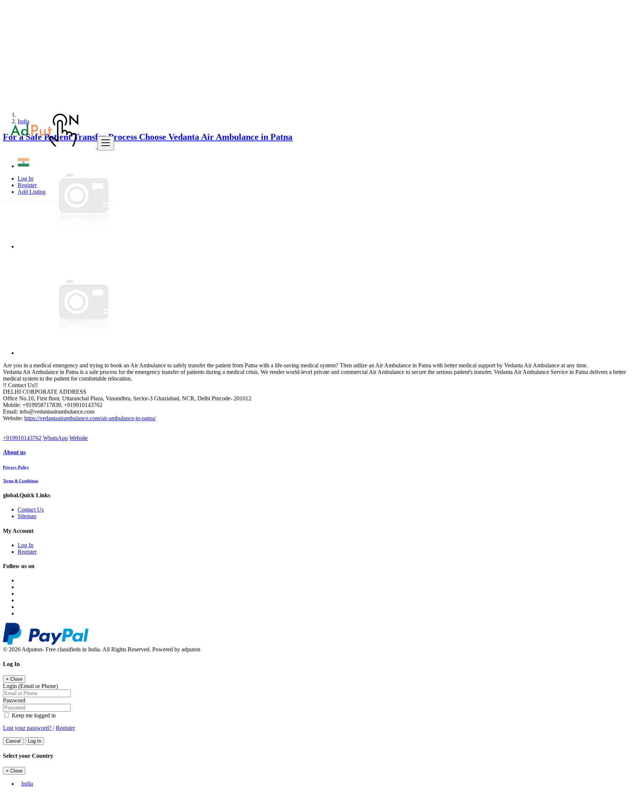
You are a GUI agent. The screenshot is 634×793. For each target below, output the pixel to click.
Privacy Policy (16, 467)
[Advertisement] (223, 54)
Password (14, 700)
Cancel (13, 741)
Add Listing (31, 192)
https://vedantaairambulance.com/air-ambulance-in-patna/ (90, 418)
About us (14, 452)
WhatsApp (55, 438)
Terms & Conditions (20, 481)
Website (78, 438)
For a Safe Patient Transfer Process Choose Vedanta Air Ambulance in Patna (147, 137)
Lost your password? (28, 728)
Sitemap (27, 516)
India (27, 784)
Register (27, 185)
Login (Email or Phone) (30, 686)
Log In (25, 178)
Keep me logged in (33, 715)
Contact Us (31, 509)
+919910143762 (22, 438)
